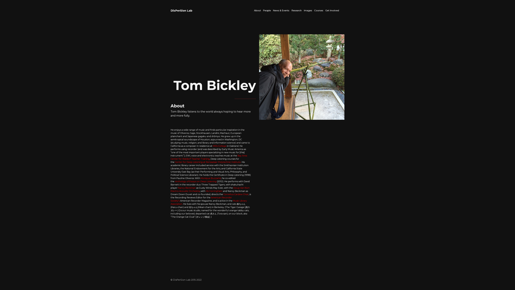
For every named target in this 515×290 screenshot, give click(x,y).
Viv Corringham (214, 191)
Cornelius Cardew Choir (236, 194)
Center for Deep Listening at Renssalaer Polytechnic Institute (208, 162)
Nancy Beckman (187, 188)
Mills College (219, 146)
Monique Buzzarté (211, 178)
